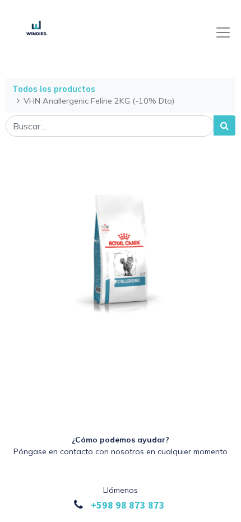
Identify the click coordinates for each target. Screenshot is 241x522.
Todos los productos (53, 89)
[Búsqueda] (224, 125)
